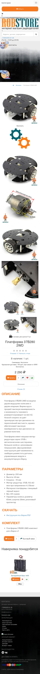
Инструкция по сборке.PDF (18, 515)
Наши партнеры (7, 622)
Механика (18, 85)
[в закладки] (27, 377)
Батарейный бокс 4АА (20, 575)
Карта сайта (6, 630)
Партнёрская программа (9, 624)
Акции (4, 626)
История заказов (7, 642)
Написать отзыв (24, 353)
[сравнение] (32, 377)
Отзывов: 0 (14, 353)
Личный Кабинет (7, 640)
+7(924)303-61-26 (8, 38)
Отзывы (4, 628)
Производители (7, 620)
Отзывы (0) (21, 389)
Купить (16, 579)
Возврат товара (7, 645)
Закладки (5, 643)
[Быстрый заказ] (23, 377)
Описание (21, 384)
